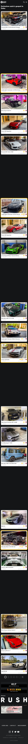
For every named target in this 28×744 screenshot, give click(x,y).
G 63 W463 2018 (12, 463)
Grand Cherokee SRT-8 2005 (10, 422)
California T (7, 650)
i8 (4, 526)
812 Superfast (8, 131)
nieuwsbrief (22, 725)
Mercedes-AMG (4, 318)
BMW (2, 526)
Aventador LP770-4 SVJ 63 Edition (15, 214)
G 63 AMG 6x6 (12, 546)
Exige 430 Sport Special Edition (11, 255)
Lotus (2, 255)
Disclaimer (14, 740)
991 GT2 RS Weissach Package (12, 27)
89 (22, 677)
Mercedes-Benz (4, 546)
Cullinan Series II (11, 630)
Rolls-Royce (4, 110)
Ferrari (3, 131)
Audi (2, 671)
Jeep (2, 422)
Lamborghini (4, 90)
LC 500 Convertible (8, 567)
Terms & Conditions (10, 737)
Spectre (9, 110)
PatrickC (4, 28)
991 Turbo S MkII (9, 152)
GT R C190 (11, 318)
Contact (13, 725)
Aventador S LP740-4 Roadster (15, 90)
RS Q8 (5, 671)
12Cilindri (7, 359)
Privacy (21, 737)
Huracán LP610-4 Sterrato (14, 339)
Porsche (3, 27)
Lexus (2, 567)
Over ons (5, 725)
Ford (2, 443)
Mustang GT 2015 (8, 443)
